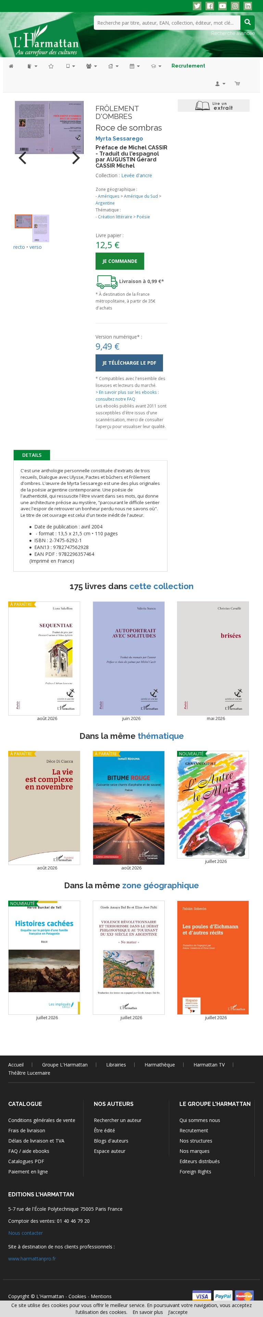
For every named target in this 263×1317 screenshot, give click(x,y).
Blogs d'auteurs (111, 1140)
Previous (25, 153)
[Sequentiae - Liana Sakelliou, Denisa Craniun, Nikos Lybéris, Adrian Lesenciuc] (44, 658)
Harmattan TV (209, 1064)
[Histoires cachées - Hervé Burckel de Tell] (44, 958)
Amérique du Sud (141, 196)
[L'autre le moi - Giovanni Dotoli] (213, 804)
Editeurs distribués (199, 1161)
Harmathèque (160, 1064)
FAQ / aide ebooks (28, 1151)
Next (73, 153)
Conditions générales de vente (41, 1120)
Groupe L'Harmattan (65, 1064)
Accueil (16, 1064)
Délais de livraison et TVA (36, 1140)
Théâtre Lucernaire (29, 1073)
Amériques (109, 196)
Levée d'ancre (136, 175)
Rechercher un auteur (117, 1120)
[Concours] (155, 66)
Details (31, 455)
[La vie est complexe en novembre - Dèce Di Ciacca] (44, 808)
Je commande (119, 261)
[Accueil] (14, 66)
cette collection (161, 586)
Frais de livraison (26, 1130)
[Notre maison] (113, 66)
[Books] (31, 66)
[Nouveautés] (51, 66)
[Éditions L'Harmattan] (46, 36)
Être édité (104, 1130)
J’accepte (178, 1312)
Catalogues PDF (26, 1161)
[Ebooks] (70, 66)
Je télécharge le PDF (129, 362)
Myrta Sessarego (119, 138)
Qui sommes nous (199, 1120)
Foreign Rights (195, 1171)
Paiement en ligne (28, 1171)
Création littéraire (115, 216)
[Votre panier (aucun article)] (237, 83)
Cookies (77, 1296)
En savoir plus (148, 1312)
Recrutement (193, 1130)
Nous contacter (25, 1233)
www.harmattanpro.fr (32, 1258)
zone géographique (160, 885)
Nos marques (194, 1151)
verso (35, 247)
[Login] (219, 83)
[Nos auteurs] (91, 66)
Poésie (143, 216)
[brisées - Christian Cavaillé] (213, 658)
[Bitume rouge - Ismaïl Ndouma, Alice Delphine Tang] (129, 808)
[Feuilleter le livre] (214, 105)
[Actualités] (134, 66)
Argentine (105, 203)
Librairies (116, 1064)
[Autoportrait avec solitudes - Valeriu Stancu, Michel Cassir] (129, 658)
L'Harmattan (50, 1296)
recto (19, 247)
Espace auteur (109, 1151)
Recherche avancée (233, 33)
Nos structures (195, 1140)
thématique (161, 736)
